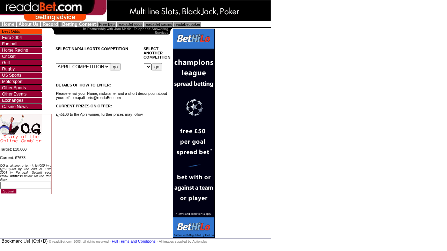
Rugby (8, 69)
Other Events (14, 94)
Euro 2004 (12, 37)
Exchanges (12, 100)
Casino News (15, 106)
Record (50, 24)
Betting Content (79, 24)
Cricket (8, 56)
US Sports (11, 75)
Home (8, 24)
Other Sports (14, 87)
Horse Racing (15, 50)
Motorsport (12, 81)
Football (9, 43)
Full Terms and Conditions (134, 241)
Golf (6, 62)
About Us (28, 24)
